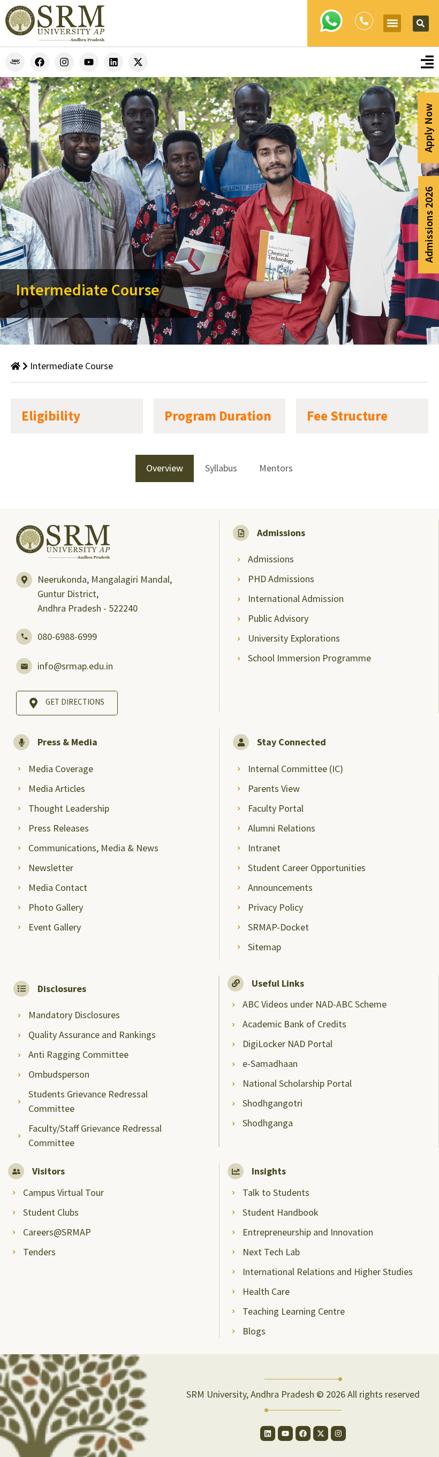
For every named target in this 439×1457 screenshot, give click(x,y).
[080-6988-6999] (24, 637)
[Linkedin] (113, 62)
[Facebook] (39, 62)
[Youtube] (89, 62)
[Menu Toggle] (427, 62)
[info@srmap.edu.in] (24, 666)
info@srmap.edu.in (75, 666)
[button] (392, 23)
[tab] (164, 468)
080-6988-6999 (67, 636)
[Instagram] (64, 62)
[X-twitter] (138, 62)
